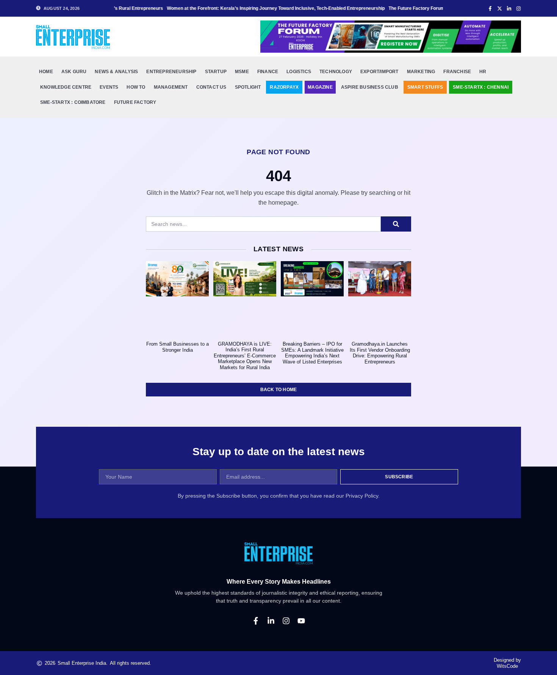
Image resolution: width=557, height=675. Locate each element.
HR (482, 71)
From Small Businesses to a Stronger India (177, 347)
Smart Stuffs (425, 87)
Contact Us (211, 87)
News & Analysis (116, 71)
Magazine (320, 87)
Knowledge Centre (65, 87)
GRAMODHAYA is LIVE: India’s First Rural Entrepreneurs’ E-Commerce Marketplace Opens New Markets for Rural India (245, 355)
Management (171, 87)
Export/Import (379, 71)
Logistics (298, 71)
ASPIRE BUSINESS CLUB (369, 87)
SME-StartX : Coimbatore (73, 102)
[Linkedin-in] (271, 621)
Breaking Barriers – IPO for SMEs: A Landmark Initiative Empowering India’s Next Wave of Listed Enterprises (312, 353)
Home (46, 71)
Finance (267, 71)
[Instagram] (286, 621)
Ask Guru (74, 71)
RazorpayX (284, 87)
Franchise (457, 71)
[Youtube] (301, 621)
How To (136, 87)
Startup (216, 71)
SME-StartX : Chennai (480, 87)
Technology (335, 71)
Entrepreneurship (171, 71)
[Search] (396, 224)
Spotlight (248, 87)
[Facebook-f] (256, 621)
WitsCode (507, 666)
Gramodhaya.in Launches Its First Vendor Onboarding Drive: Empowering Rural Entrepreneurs (380, 353)
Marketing (421, 71)
